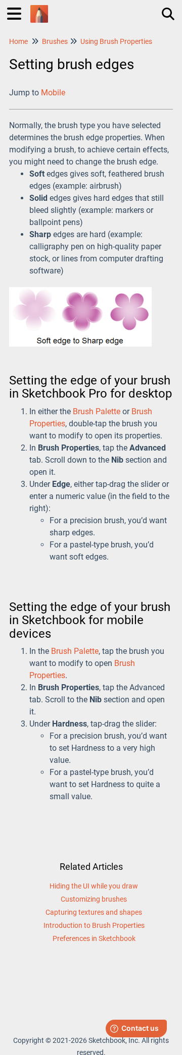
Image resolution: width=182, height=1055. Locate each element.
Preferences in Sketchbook (94, 938)
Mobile (53, 92)
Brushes (55, 41)
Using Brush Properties (116, 41)
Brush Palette (96, 411)
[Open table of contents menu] (17, 12)
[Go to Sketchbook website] (39, 9)
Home (18, 41)
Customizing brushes (94, 899)
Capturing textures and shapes (94, 912)
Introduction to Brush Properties (94, 925)
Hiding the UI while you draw (94, 886)
